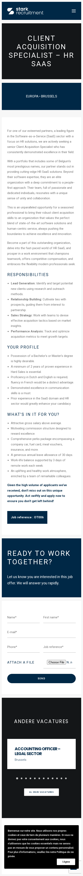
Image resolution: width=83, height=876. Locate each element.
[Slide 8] (48, 778)
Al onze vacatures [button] (41, 792)
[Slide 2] (21, 778)
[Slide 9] (52, 778)
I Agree (66, 861)
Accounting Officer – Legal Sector (37, 751)
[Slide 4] (30, 778)
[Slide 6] (39, 778)
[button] (73, 11)
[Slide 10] (57, 778)
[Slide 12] (66, 778)
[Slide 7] (44, 778)
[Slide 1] (17, 778)
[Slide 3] (26, 778)
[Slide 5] (35, 778)
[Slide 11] (61, 778)
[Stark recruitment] (25, 10)
